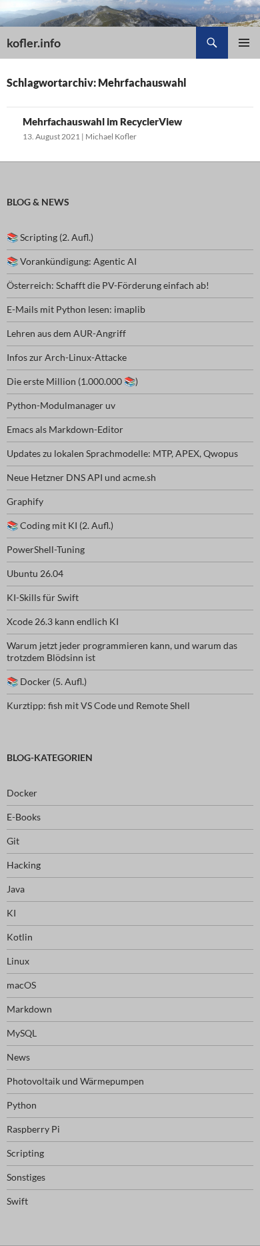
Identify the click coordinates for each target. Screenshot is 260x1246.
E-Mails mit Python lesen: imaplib (76, 309)
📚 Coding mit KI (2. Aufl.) (60, 525)
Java (16, 888)
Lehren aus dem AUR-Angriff (66, 333)
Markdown (29, 1009)
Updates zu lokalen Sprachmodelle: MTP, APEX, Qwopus (122, 453)
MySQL (22, 1033)
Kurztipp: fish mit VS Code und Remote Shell (98, 705)
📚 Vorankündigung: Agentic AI (72, 261)
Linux (18, 961)
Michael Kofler (111, 136)
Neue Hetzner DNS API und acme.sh (81, 477)
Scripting (25, 1153)
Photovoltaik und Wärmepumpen (75, 1081)
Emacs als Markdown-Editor (65, 429)
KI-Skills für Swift (43, 597)
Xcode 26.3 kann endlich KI (63, 621)
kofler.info (34, 42)
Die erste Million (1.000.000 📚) (72, 381)
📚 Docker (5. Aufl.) (47, 681)
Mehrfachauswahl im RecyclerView (102, 121)
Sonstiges (26, 1177)
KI (11, 912)
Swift (17, 1201)
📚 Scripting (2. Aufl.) (50, 237)
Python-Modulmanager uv (61, 405)
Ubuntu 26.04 (35, 573)
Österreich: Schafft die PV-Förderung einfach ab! (108, 285)
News (18, 1057)
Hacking (24, 864)
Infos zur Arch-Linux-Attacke (67, 357)
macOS (21, 985)
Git (13, 840)
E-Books (24, 816)
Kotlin (20, 937)
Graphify (25, 501)
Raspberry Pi (33, 1129)
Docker (22, 792)
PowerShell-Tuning (46, 549)
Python (22, 1105)
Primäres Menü (244, 43)
